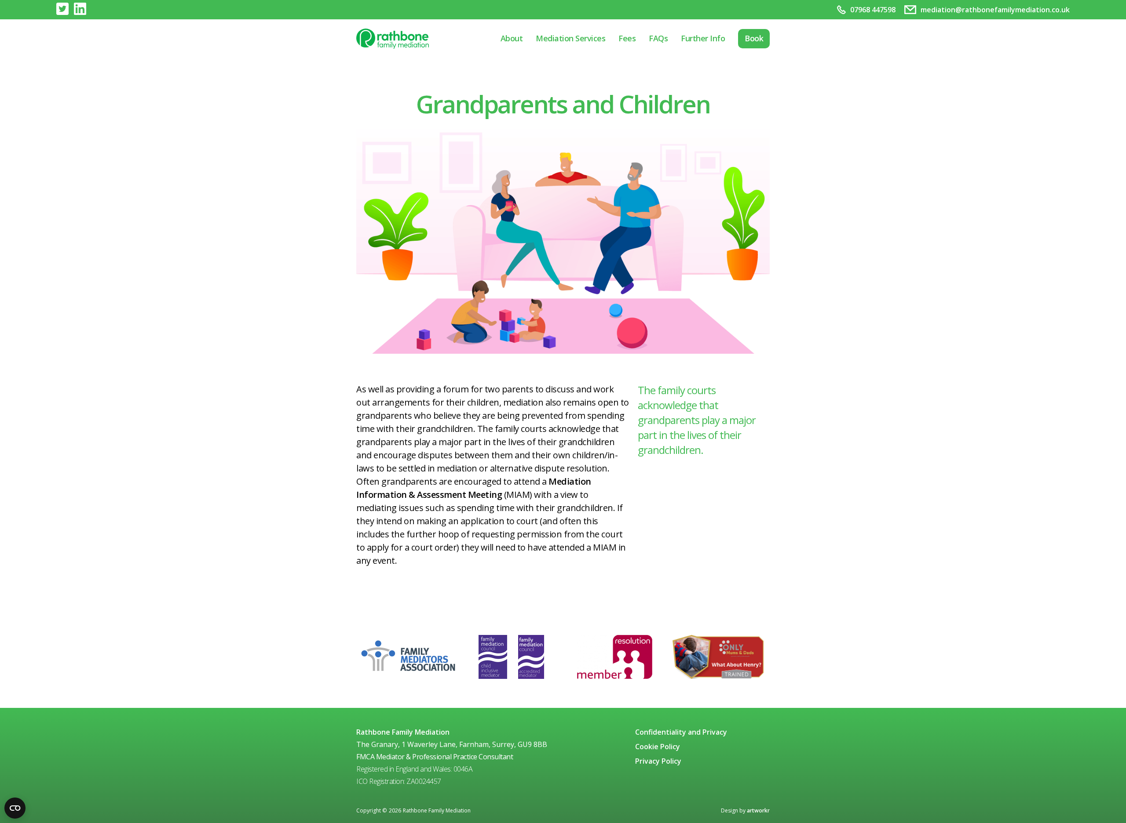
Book (754, 38)
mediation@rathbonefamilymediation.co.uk (995, 10)
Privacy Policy (658, 761)
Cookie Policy (657, 746)
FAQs (658, 38)
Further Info (703, 38)
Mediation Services (570, 38)
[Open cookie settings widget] (15, 808)
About (512, 38)
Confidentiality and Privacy (681, 732)
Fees (627, 38)
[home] (393, 39)
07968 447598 (873, 10)
